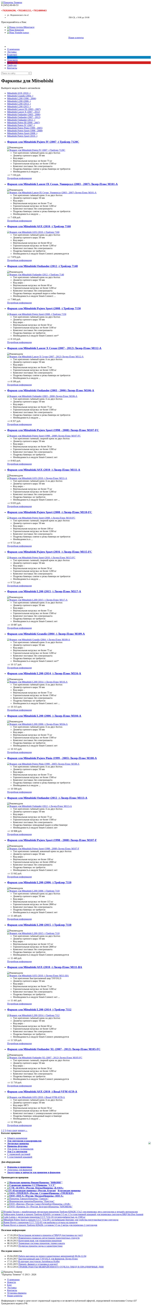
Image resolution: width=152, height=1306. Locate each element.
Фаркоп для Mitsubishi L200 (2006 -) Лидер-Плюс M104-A (44, 715)
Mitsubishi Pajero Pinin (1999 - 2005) (24, 128)
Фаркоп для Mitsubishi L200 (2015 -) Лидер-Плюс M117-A (44, 591)
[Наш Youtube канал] (18, 32)
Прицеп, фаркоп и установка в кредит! (38, 1264)
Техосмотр (12, 60)
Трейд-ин (12, 65)
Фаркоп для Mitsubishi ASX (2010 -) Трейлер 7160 (39, 226)
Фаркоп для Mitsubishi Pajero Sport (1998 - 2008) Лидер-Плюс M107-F (52, 840)
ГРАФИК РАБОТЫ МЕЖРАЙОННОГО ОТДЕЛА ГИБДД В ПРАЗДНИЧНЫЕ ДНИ (61, 1267)
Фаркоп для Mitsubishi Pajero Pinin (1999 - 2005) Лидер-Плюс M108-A (52, 758)
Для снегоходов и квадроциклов (24, 1141)
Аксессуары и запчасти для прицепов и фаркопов (33, 1172)
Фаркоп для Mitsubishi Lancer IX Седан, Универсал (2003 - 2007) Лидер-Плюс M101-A (62, 184)
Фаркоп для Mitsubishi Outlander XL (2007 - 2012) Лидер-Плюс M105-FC (53, 1049)
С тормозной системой (18, 1154)
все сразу (13, 1130)
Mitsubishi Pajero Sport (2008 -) (22, 133)
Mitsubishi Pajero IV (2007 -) (21, 125)
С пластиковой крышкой (19, 1157)
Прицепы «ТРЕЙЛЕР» (61, 1193)
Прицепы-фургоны (17, 1146)
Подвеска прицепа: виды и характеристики (40, 1246)
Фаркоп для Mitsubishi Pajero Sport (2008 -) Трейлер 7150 (44, 308)
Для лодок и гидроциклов (20, 1149)
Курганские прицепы (69, 1190)
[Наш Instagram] (15, 30)
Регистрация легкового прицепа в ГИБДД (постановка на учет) (50, 1235)
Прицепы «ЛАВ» (62, 1204)
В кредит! (12, 54)
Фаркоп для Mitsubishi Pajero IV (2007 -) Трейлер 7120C (43, 141)
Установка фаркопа (16, 1293)
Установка (12, 57)
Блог (9, 1285)
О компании (13, 49)
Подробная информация (19, 178)
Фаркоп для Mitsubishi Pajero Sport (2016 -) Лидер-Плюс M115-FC (49, 551)
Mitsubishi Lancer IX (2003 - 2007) (24, 109)
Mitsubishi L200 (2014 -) (19, 104)
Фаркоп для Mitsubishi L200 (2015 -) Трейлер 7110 (39, 924)
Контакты (12, 68)
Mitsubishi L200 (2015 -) (19, 106)
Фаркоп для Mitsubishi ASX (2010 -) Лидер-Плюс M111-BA (44, 967)
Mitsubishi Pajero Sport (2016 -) (22, 136)
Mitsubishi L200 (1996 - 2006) (21, 98)
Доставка (11, 52)
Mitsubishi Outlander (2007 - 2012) (23, 117)
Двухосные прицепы (18, 1143)
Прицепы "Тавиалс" (38, 1198)
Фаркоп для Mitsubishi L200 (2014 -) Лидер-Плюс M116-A (44, 673)
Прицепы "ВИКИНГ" (51, 1182)
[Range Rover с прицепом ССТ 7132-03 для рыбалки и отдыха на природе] (39, 1222)
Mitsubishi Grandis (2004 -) (20, 96)
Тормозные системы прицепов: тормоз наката (41, 1243)
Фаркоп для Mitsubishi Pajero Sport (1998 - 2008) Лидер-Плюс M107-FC (53, 430)
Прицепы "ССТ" (46, 1185)
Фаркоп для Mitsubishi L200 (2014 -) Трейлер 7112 (39, 1009)
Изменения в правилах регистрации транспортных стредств (49, 1238)
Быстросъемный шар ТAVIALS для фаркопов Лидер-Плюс (48, 1258)
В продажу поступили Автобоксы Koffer (39, 1261)
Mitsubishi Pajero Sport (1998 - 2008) (25, 130)
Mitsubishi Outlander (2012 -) (21, 120)
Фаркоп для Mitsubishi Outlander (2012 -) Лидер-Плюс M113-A (47, 797)
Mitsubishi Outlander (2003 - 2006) (23, 114)
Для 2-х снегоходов (17, 1151)
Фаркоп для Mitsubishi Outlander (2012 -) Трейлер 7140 (42, 266)
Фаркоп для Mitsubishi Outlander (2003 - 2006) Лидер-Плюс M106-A (50, 390)
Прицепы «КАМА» (53, 1188)
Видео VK (12, 62)
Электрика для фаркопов (19, 1169)
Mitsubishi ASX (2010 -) (18, 93)
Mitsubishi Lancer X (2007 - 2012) (23, 112)
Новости (11, 1282)
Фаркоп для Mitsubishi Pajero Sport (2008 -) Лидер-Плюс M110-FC (49, 512)
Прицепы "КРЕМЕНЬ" (61, 1206)
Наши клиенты (76, 37)
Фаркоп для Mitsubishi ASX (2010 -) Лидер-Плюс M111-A (43, 469)
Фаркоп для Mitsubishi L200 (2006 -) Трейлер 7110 (39, 882)
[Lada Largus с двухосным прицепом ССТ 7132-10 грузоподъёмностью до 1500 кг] (43, 1217)
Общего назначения (17, 1138)
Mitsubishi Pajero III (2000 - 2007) (23, 122)
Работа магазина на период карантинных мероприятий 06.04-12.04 (52, 1256)
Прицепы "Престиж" (43, 1201)
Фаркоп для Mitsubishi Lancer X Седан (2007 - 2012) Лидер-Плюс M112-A (54, 348)
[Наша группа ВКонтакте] (20, 27)
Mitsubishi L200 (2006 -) (19, 101)
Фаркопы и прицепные (19, 1167)
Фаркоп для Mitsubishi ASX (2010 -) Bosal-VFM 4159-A (42, 1091)
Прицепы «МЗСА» (54, 1196)
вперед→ (22, 1130)
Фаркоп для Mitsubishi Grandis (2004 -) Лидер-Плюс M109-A (46, 633)
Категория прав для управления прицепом (40, 1240)
